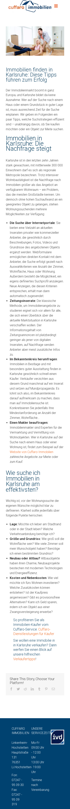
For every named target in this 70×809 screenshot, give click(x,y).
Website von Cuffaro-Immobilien (31, 452)
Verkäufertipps (24, 659)
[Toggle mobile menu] (59, 6)
